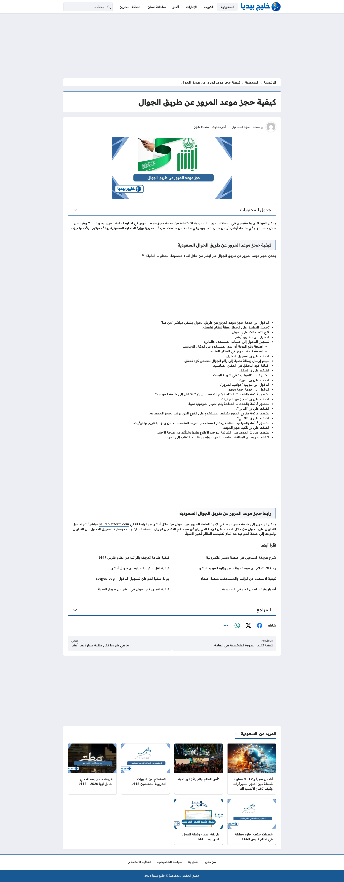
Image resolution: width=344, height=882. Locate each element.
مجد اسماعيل (241, 127)
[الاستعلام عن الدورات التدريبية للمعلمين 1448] (145, 769)
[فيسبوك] (259, 626)
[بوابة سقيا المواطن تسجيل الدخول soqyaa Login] (118, 578)
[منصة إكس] (248, 626)
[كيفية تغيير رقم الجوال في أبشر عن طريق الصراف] (118, 589)
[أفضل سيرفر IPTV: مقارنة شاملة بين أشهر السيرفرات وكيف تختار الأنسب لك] (252, 769)
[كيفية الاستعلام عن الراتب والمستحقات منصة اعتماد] (225, 578)
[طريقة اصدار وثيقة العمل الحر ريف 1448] (198, 822)
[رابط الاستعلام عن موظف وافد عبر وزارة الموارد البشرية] (225, 568)
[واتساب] (237, 626)
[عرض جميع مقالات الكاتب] (271, 127)
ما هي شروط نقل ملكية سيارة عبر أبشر (100, 645)
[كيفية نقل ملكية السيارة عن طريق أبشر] (118, 568)
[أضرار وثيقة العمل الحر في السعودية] (225, 589)
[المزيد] (226, 626)
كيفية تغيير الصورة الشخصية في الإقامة (243, 645)
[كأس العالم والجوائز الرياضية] (198, 769)
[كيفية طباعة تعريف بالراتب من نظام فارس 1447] (118, 557)
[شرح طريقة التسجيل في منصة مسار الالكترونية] (225, 557)
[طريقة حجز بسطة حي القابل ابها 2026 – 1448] (92, 769)
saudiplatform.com (114, 524)
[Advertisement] (172, 46)
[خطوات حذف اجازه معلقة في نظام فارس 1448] (252, 822)
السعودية (252, 82)
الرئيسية (270, 82)
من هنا (167, 323)
